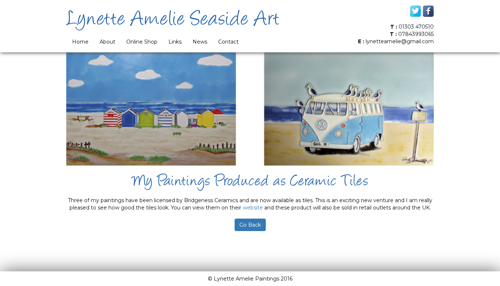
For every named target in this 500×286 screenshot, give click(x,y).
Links (175, 41)
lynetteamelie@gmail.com (400, 41)
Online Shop (141, 41)
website (253, 207)
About (107, 41)
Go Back (250, 225)
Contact (228, 41)
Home (80, 41)
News (200, 41)
